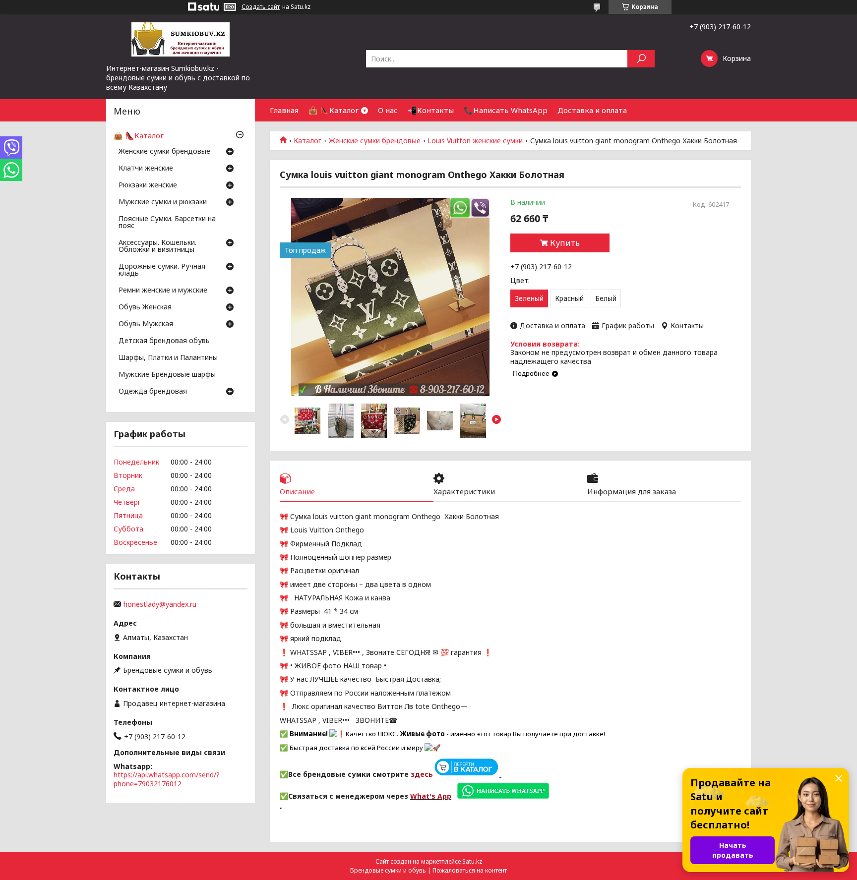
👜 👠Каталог (333, 110)
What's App (430, 796)
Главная (284, 110)
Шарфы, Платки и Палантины (168, 358)
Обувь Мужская (146, 324)
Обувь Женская (145, 307)
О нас (388, 110)
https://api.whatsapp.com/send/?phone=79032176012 (167, 779)
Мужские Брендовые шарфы (167, 375)
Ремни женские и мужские (163, 290)
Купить (565, 242)
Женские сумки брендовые (375, 140)
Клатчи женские (146, 169)
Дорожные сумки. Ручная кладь (162, 270)
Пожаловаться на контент (469, 870)
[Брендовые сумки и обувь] (180, 38)
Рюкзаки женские (148, 185)
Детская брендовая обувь (164, 341)
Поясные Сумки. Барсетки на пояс (167, 222)
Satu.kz (472, 861)
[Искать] (641, 58)
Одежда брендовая (153, 392)
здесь (422, 774)
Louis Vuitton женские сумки (475, 140)
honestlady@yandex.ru (159, 604)
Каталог (307, 140)
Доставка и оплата (592, 110)
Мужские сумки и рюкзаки (163, 202)
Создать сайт (261, 6)
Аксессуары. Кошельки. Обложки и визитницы (157, 246)
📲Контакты (431, 110)
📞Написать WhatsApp (506, 110)
